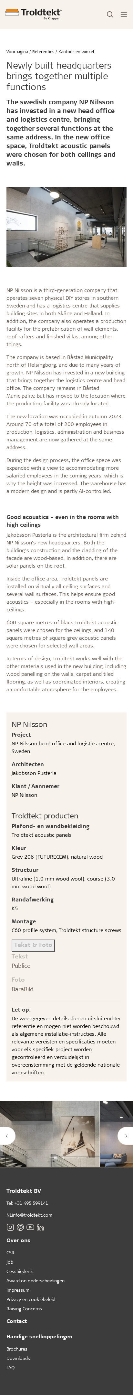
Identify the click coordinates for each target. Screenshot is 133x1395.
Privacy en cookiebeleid (30, 1299)
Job (9, 1262)
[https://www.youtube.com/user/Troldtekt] (30, 1227)
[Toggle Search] (110, 14)
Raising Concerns (24, 1308)
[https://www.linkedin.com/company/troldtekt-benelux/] (40, 1227)
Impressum (17, 1290)
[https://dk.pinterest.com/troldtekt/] (20, 1227)
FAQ (10, 1367)
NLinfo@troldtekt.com (29, 1215)
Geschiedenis (20, 1271)
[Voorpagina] (33, 14)
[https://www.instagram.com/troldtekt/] (10, 1227)
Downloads (18, 1358)
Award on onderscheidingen (35, 1280)
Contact (16, 1320)
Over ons (18, 1240)
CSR (10, 1252)
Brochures (16, 1349)
